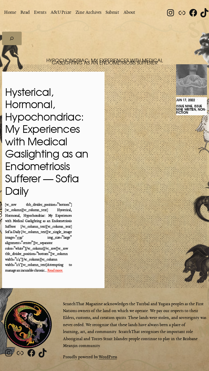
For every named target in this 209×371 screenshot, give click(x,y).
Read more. (55, 271)
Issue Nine (184, 106)
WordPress (108, 357)
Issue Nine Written (189, 108)
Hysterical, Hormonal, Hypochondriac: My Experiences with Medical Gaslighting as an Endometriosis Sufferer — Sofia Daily (46, 142)
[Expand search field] (12, 38)
